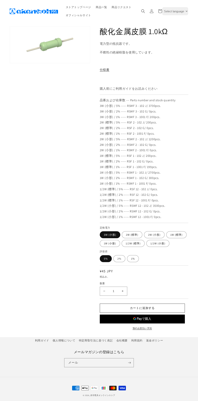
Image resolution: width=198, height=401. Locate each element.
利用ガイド (42, 340)
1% (133, 258)
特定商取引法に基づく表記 (96, 340)
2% (119, 258)
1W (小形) (110, 243)
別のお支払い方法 (142, 328)
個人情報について (64, 340)
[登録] (129, 362)
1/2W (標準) (133, 243)
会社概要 (122, 340)
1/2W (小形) (157, 243)
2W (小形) (154, 234)
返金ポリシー (154, 340)
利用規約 (137, 340)
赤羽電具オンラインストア (102, 395)
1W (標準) (176, 234)
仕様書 (104, 70)
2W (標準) (132, 234)
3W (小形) (110, 234)
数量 (102, 283)
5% (106, 258)
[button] (143, 11)
